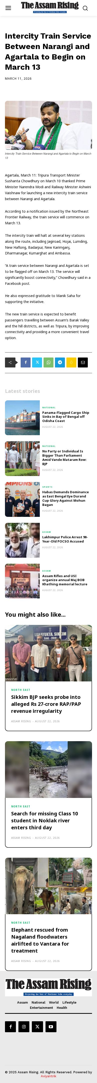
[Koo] (71, 362)
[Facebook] (26, 362)
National (49, 408)
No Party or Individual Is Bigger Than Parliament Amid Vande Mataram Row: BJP (64, 457)
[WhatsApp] (48, 362)
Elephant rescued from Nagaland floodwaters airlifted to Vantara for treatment (40, 940)
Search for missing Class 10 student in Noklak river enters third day (44, 820)
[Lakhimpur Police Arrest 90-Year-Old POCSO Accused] (22, 540)
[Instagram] (23, 1026)
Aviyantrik (48, 1076)
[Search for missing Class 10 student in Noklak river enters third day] (48, 769)
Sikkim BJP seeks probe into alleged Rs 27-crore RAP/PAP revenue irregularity (46, 704)
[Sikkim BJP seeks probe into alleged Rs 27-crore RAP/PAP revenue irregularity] (48, 653)
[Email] (83, 362)
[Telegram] (60, 362)
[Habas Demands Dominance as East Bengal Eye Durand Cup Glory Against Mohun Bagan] (22, 499)
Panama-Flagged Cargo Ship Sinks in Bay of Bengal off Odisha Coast (65, 416)
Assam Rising (21, 721)
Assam (46, 532)
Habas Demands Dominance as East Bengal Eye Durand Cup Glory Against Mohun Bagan (65, 498)
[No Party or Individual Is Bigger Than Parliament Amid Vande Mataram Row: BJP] (22, 458)
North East (20, 690)
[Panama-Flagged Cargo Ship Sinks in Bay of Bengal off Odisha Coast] (22, 417)
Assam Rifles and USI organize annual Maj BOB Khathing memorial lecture (64, 580)
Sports (47, 487)
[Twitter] (37, 362)
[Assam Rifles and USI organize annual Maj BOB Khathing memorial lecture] (22, 581)
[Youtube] (51, 1026)
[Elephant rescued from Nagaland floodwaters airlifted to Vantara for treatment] (48, 886)
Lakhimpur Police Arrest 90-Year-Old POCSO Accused (65, 539)
